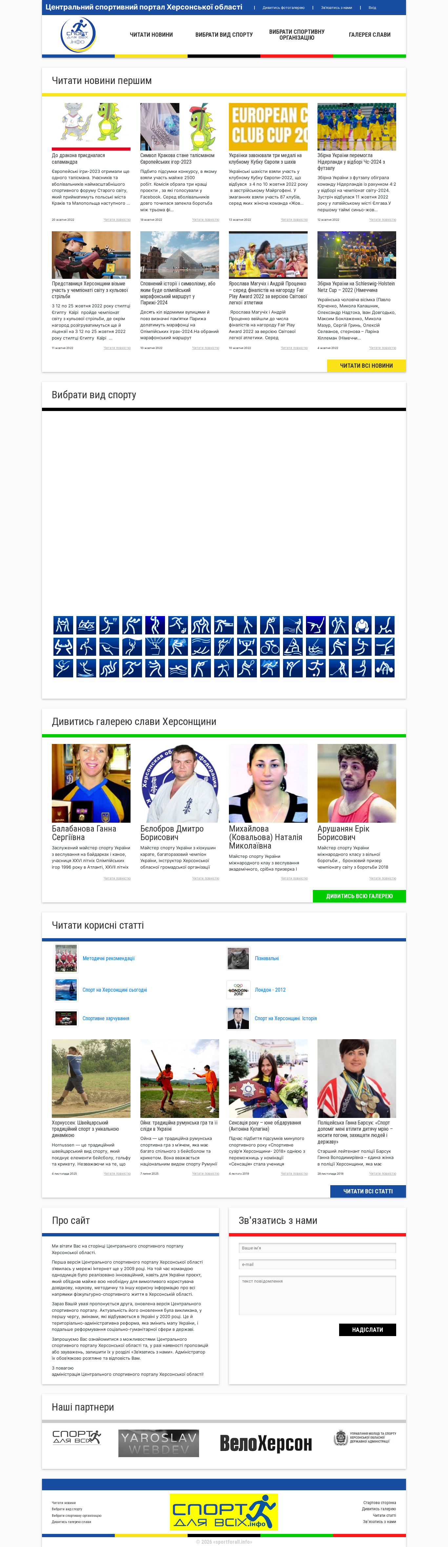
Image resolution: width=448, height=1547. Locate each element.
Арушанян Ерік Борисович (343, 833)
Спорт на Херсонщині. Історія (286, 1018)
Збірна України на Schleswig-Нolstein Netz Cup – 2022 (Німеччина (356, 286)
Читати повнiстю (117, 219)
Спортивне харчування (106, 1018)
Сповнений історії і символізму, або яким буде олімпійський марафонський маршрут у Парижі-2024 (177, 293)
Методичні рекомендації (109, 958)
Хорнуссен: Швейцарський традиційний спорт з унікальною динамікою (85, 1129)
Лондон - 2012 (270, 990)
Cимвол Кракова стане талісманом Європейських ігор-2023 (177, 158)
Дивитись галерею (379, 1508)
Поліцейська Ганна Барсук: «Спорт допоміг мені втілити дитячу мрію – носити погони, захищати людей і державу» (355, 1132)
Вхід (372, 7)
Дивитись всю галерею (359, 896)
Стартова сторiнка (379, 1502)
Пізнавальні (267, 958)
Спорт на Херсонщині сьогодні (115, 990)
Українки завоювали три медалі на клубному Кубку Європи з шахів (265, 158)
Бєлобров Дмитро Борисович (172, 833)
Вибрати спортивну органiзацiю (297, 34)
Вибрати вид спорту (224, 34)
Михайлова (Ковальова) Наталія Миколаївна (265, 837)
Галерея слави (370, 34)
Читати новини (151, 34)
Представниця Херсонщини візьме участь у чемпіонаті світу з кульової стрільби (90, 289)
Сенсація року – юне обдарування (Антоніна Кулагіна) (265, 1126)
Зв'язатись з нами (336, 7)
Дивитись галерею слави (71, 1522)
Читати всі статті (368, 1191)
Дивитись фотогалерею (284, 7)
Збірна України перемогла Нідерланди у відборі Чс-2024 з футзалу (351, 161)
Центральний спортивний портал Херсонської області (144, 7)
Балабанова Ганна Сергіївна (84, 833)
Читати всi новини (366, 365)
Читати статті (384, 1515)
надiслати (367, 1329)
